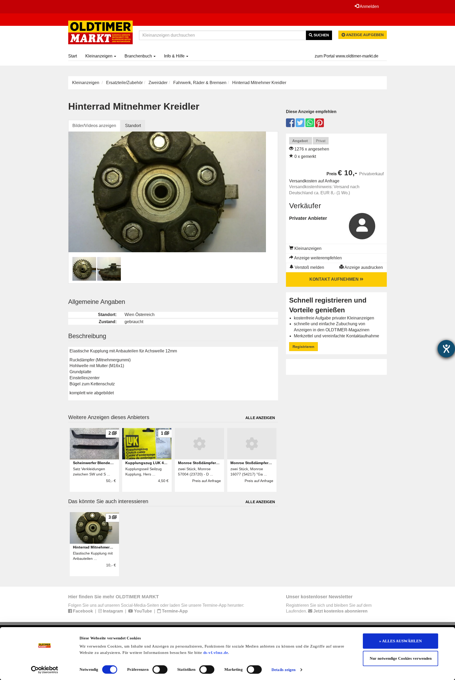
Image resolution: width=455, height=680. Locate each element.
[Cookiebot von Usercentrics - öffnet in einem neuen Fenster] (45, 670)
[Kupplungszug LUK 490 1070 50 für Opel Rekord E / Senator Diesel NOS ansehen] (146, 444)
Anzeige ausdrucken (363, 267)
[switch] (159, 669)
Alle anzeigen (260, 418)
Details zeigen (283, 670)
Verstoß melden (309, 267)
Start (72, 56)
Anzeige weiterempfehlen (317, 258)
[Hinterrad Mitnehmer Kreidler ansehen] (94, 528)
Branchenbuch (139, 56)
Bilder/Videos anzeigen (94, 125)
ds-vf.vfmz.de (215, 652)
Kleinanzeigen (99, 56)
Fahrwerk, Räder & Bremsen (199, 82)
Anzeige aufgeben (364, 35)
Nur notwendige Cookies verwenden (401, 658)
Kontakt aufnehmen (334, 279)
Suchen (321, 35)
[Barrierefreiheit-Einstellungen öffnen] (446, 348)
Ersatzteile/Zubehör (124, 82)
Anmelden (369, 6)
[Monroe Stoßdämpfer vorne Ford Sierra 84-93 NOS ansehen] (251, 444)
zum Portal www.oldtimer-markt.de (346, 56)
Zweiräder (158, 82)
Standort (133, 125)
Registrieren (303, 346)
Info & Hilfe (175, 56)
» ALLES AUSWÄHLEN (400, 641)
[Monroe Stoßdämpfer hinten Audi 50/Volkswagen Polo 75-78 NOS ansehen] (199, 444)
